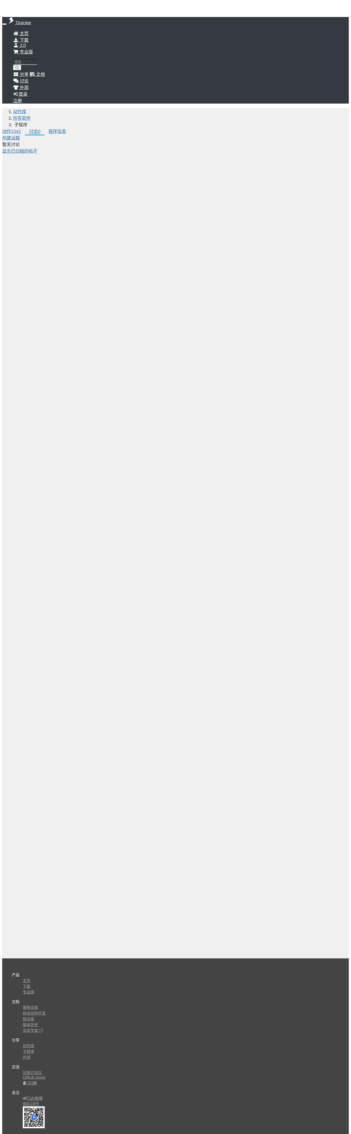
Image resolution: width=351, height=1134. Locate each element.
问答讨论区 (32, 1073)
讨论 (34, 131)
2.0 (22, 45)
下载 (24, 40)
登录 (22, 94)
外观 (26, 1057)
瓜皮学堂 (31, 1031)
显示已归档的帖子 (19, 151)
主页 (24, 34)
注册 (17, 101)
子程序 (28, 1052)
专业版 (26, 52)
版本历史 (30, 1025)
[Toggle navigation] (4, 24)
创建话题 (11, 138)
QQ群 (31, 1083)
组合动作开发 (34, 1013)
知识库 (28, 1019)
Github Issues (34, 1077)
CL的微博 (35, 1099)
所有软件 (22, 118)
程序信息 (57, 131)
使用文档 (30, 1008)
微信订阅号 (31, 1104)
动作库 (19, 112)
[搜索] (17, 68)
